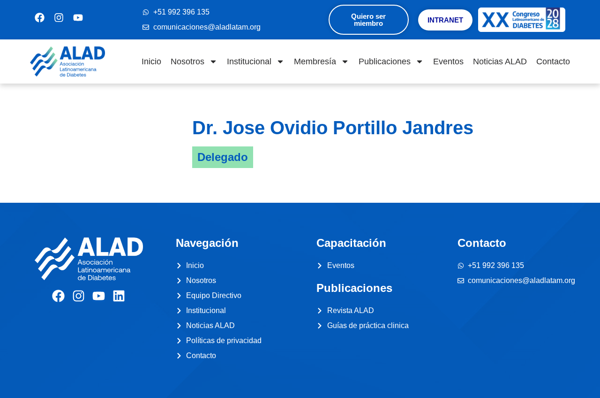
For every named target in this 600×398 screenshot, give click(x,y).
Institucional (249, 61)
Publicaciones (385, 61)
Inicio (151, 61)
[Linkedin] (118, 296)
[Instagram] (78, 296)
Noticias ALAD (500, 61)
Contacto (553, 61)
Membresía (315, 61)
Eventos (448, 61)
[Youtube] (98, 296)
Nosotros (187, 61)
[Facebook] (58, 296)
